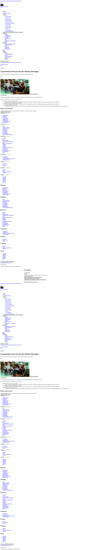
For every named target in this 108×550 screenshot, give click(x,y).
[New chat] (27, 273)
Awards (6, 55)
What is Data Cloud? (38, 277)
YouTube (4, 257)
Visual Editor (8, 24)
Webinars (4, 218)
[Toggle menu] (3, 68)
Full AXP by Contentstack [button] (7, 261)
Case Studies (5, 231)
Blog (6, 39)
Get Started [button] (3, 394)
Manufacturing (5, 203)
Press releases (7, 57)
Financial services (6, 201)
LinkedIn (4, 254)
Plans (4, 49)
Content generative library (7, 221)
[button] (1, 3)
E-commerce (5, 204)
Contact (6, 59)
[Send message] (35, 281)
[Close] (29, 273)
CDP (3, 226)
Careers (6, 58)
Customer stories (8, 35)
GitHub (4, 256)
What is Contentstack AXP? (29, 277)
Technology (5, 202)
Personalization (8, 27)
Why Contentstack (9, 54)
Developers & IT (6, 190)
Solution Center (5, 187)
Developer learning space (10, 43)
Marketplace (7, 46)
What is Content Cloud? (28, 278)
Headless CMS (8, 20)
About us (6, 53)
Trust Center (9, 262)
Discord (4, 258)
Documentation (7, 36)
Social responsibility (8, 56)
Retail (4, 199)
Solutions (6, 37)
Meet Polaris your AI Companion (30, 279)
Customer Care (5, 232)
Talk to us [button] (2, 61)
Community (7, 47)
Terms (3, 262)
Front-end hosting (9, 21)
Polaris (7, 28)
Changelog (5, 189)
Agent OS (8, 19)
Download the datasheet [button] (34, 94)
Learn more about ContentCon (41, 279)
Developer (4, 42)
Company (4, 52)
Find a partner (5, 522)
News (4, 246)
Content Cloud (8, 16)
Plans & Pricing (5, 194)
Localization (5, 205)
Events (6, 41)
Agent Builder (8, 29)
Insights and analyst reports (7, 217)
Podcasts (4, 219)
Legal (1, 262)
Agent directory (9, 31)
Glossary (4, 220)
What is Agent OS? (36, 278)
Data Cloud (8, 17)
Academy (2, 6)
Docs (5, 6)
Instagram (4, 255)
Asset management (10, 23)
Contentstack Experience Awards (8, 233)
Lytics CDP (8, 25)
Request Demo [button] (8, 394)
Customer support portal (7, 247)
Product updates (8, 48)
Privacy (6, 262)
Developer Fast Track (6, 193)
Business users (5, 191)
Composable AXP (6, 224)
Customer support (6, 234)
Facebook (4, 253)
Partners (4, 333)
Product (4, 11)
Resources (5, 33)
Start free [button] (6, 61)
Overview (4, 238)
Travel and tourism (6, 200)
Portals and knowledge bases (8, 207)
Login (7, 6)
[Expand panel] (25, 273)
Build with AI (8, 44)
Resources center (8, 38)
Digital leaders (5, 192)
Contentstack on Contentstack (10, 40)
